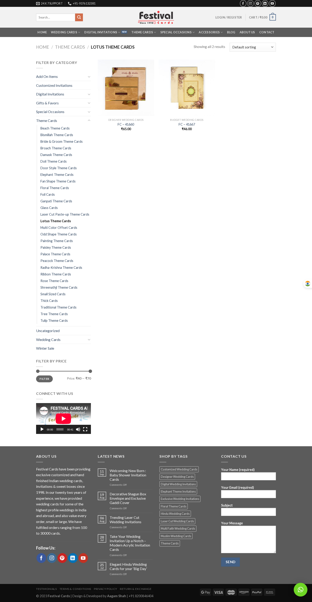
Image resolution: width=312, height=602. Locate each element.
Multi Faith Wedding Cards (178, 528)
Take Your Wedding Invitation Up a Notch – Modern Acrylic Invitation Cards (130, 543)
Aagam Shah (117, 596)
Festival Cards (59, 596)
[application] (63, 418)
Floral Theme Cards (54, 188)
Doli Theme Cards (53, 161)
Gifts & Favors (47, 103)
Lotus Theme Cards (55, 221)
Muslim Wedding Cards (176, 536)
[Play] (42, 429)
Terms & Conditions (75, 589)
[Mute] (78, 429)
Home (42, 32)
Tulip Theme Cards (54, 320)
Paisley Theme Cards (55, 247)
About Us (247, 32)
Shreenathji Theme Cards (58, 287)
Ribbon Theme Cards (55, 274)
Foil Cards (47, 194)
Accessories (209, 32)
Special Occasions (176, 32)
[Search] (79, 17)
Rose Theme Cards (54, 281)
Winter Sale (45, 348)
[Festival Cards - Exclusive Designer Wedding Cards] (156, 17)
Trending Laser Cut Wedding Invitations (125, 519)
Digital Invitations (100, 32)
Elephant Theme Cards (57, 175)
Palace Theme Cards (55, 254)
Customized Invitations (54, 85)
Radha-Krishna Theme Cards (61, 267)
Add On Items (47, 76)
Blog (231, 32)
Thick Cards (49, 301)
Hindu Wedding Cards (175, 513)
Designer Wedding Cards (177, 476)
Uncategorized (48, 330)
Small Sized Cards (53, 294)
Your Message (232, 523)
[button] (300, 590)
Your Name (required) (238, 470)
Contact (267, 32)
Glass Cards (49, 208)
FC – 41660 (126, 124)
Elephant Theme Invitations (178, 491)
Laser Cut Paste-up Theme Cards (64, 214)
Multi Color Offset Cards (58, 228)
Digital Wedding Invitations (178, 484)
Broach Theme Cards (55, 148)
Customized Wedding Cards (179, 469)
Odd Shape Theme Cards (58, 234)
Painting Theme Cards (56, 241)
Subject (227, 505)
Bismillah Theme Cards (56, 135)
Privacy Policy (105, 589)
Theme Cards (142, 32)
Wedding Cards (64, 32)
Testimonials (46, 589)
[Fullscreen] (85, 429)
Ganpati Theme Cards (56, 201)
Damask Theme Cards (56, 155)
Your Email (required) (237, 487)
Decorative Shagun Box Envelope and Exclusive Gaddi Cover (128, 498)
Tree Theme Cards (54, 314)
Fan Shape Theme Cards (58, 181)
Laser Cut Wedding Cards (177, 521)
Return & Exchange (135, 589)
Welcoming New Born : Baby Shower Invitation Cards (128, 474)
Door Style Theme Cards (58, 168)
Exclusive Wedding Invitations (180, 499)
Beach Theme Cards (55, 128)
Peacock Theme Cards (56, 261)
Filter (44, 378)
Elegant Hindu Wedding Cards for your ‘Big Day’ (128, 566)
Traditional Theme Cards (58, 307)
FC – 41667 (187, 124)
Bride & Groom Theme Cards (61, 141)
